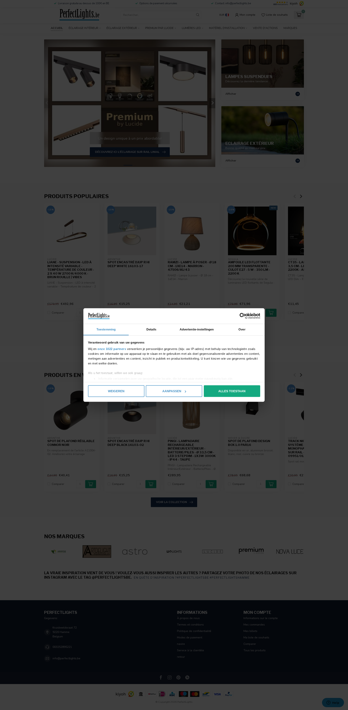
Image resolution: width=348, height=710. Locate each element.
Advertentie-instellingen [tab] (197, 329)
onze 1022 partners (111, 348)
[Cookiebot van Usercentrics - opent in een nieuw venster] (242, 316)
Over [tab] (241, 329)
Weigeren (116, 391)
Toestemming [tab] (106, 329)
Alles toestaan (231, 391)
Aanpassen (171, 391)
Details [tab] (151, 329)
